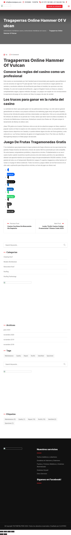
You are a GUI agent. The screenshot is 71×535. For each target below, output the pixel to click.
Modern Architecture (10, 262)
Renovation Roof (9, 267)
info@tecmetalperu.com (13, 2)
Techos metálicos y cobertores (47, 457)
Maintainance (9, 356)
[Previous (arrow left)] (1, 534)
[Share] (5, 531)
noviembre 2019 (9, 340)
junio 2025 (7, 330)
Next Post (57, 223)
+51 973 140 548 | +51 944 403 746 (53, 2)
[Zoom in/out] (12, 531)
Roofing (6, 271)
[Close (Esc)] (1, 531)
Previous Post (14, 223)
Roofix (33, 356)
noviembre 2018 (9, 344)
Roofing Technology (10, 276)
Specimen (50, 356)
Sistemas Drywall (42, 470)
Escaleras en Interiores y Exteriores (48, 460)
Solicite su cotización (54, 6)
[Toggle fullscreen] (9, 531)
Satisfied (41, 356)
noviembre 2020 (9, 335)
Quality (18, 356)
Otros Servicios (42, 474)
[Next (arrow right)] (5, 534)
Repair (26, 356)
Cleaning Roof (8, 257)
